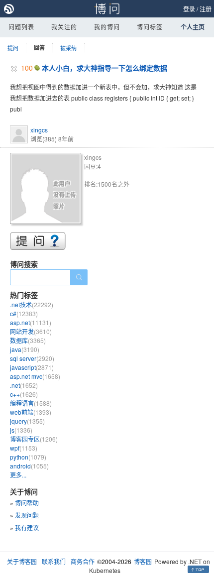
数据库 (28, 340)
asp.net (30, 322)
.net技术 (31, 304)
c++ (24, 394)
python (28, 457)
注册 (206, 8)
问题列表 (21, 26)
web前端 (30, 412)
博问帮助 (27, 502)
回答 (39, 47)
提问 (12, 48)
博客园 (143, 561)
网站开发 (31, 331)
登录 (189, 8)
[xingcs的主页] (47, 190)
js (21, 430)
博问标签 (150, 26)
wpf (23, 448)
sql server (32, 358)
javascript (32, 367)
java (24, 349)
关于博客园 (22, 561)
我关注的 (64, 26)
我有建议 (27, 527)
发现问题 (27, 515)
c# (24, 313)
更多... (18, 474)
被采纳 (68, 48)
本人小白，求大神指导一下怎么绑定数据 (104, 68)
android (29, 466)
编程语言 (31, 403)
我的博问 (107, 26)
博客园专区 (34, 439)
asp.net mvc (35, 376)
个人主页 (193, 26)
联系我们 (54, 561)
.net (24, 385)
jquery (27, 421)
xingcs (39, 129)
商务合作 (83, 561)
